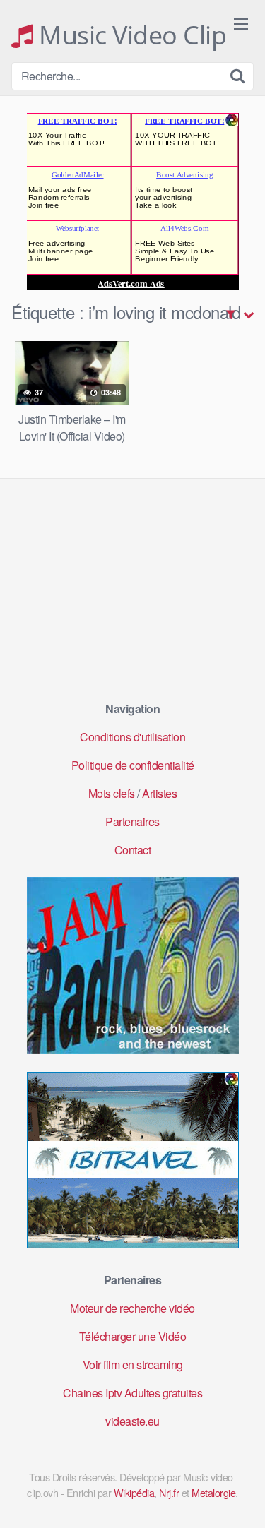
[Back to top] (240, 1497)
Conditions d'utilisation (132, 737)
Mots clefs (111, 793)
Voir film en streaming (133, 1364)
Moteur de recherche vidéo (132, 1308)
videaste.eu (132, 1421)
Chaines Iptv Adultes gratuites (132, 1393)
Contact (132, 850)
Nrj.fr (169, 1492)
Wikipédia (134, 1492)
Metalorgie (213, 1492)
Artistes (159, 793)
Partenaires (132, 821)
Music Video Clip (129, 35)
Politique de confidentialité (132, 765)
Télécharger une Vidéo (133, 1336)
